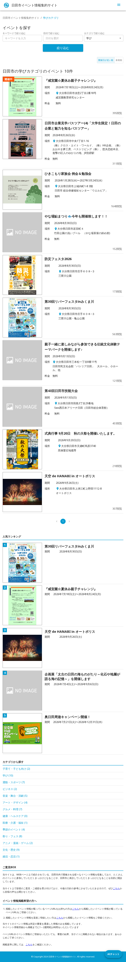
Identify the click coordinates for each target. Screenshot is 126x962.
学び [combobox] (89, 38)
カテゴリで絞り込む (94, 33)
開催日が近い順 (105, 60)
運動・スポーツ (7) (14, 782)
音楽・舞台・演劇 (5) (15, 796)
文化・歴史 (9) (11, 850)
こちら (116, 888)
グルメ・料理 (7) (12, 809)
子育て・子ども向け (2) (16, 769)
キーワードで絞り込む (14, 33)
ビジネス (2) (10, 789)
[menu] (119, 5)
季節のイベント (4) (14, 829)
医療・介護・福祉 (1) (15, 823)
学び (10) (8, 775)
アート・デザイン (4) (15, 802)
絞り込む (63, 48)
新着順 (119, 60)
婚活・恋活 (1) (11, 856)
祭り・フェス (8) (12, 836)
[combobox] (63, 38)
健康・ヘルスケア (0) (15, 816)
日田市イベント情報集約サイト (21, 18)
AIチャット (113, 954)
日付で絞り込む (51, 33)
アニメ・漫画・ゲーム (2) (18, 843)
